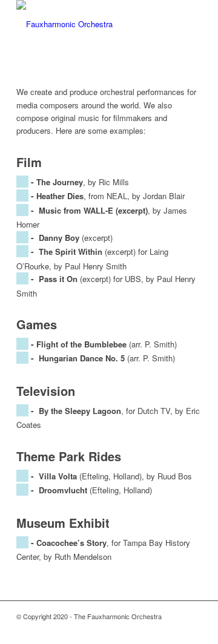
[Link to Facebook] (174, 629)
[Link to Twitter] (156, 629)
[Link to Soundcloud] (192, 629)
